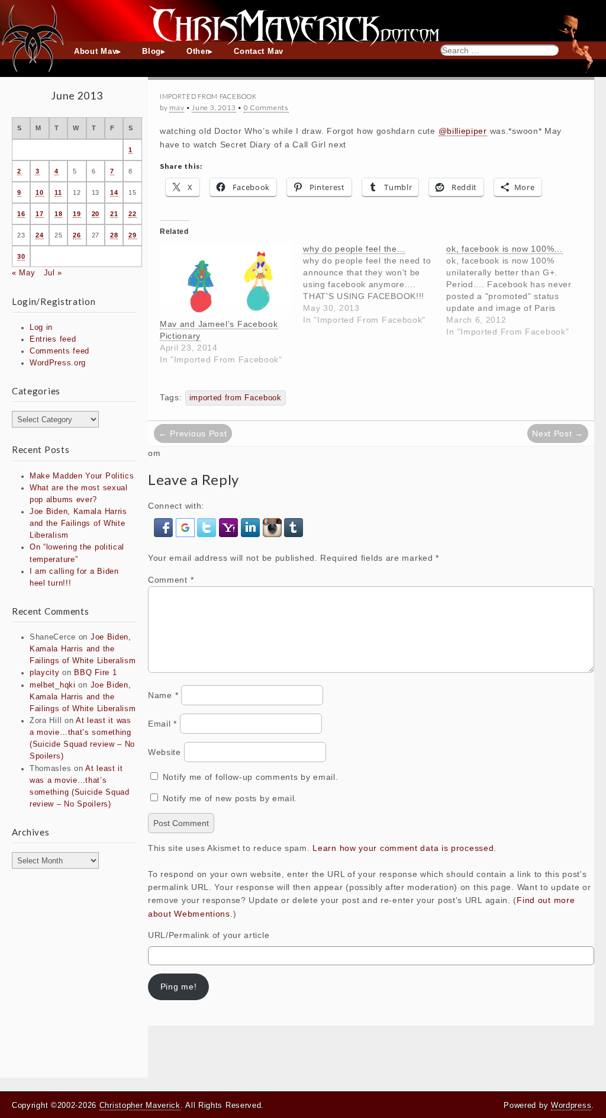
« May (24, 273)
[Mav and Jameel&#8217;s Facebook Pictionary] (225, 280)
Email (162, 723)
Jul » (53, 273)
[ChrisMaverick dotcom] (303, 20)
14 (114, 192)
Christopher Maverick (139, 1105)
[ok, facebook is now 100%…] (517, 290)
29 (132, 235)
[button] (165, 527)
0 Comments (266, 107)
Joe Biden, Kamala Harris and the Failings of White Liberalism (78, 523)
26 (76, 235)
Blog (151, 51)
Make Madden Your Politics (82, 476)
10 (39, 192)
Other (197, 51)
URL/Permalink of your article (208, 935)
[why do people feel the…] (374, 284)
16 (21, 213)
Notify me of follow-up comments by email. (251, 777)
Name (163, 695)
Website (164, 752)
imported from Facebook (235, 398)
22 (132, 213)
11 (58, 192)
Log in (41, 327)
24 (39, 235)
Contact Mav (258, 51)
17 (39, 213)
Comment (171, 579)
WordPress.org (58, 363)
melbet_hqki (53, 685)
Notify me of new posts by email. (230, 798)
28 (114, 235)
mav (176, 107)
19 (76, 213)
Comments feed (59, 351)
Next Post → (558, 433)
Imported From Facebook (208, 96)
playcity (45, 673)
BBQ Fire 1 (95, 673)
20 (95, 213)
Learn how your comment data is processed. (404, 848)
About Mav (95, 51)
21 (114, 213)
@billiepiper (463, 131)
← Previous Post (193, 433)
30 (21, 256)
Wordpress (571, 1105)
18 (58, 213)
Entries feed (53, 339)
